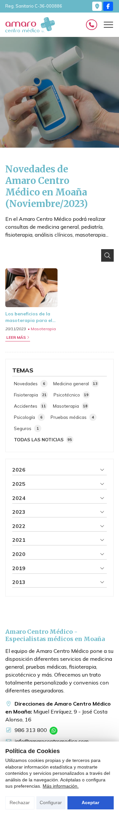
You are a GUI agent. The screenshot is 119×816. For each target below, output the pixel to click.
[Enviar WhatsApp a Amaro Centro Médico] (54, 731)
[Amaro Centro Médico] (30, 24)
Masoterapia (43, 328)
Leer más (16, 337)
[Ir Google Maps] (97, 6)
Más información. (61, 786)
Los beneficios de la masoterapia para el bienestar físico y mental (28, 317)
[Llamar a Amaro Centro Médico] (92, 24)
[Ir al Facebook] (108, 6)
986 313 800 (31, 730)
